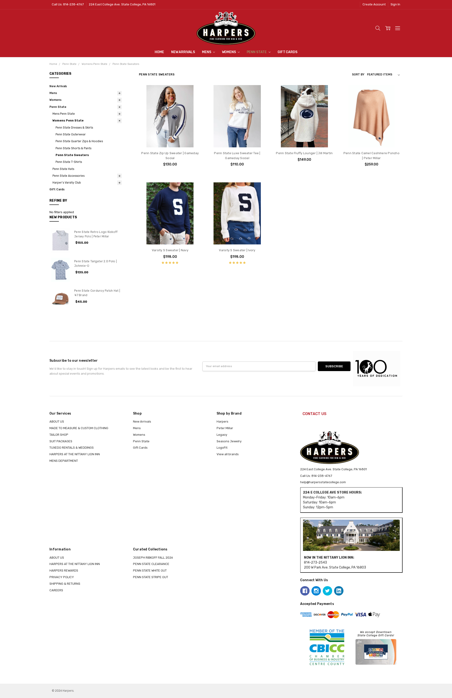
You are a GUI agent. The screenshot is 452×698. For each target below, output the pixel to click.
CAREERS (56, 590)
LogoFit (222, 447)
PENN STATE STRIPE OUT (150, 577)
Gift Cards (287, 52)
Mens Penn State (63, 113)
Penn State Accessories (68, 175)
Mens (207, 52)
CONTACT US (315, 414)
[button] (351, 535)
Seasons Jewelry (229, 441)
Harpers (222, 421)
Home (159, 52)
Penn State (257, 52)
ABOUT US (56, 421)
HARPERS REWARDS (63, 570)
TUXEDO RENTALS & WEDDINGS (71, 447)
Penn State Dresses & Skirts (74, 127)
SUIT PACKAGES (60, 441)
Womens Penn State (68, 120)
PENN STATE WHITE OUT (150, 570)
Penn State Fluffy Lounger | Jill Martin (304, 153)
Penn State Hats (63, 169)
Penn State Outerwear (71, 134)
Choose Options (170, 138)
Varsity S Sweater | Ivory (237, 250)
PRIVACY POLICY (61, 577)
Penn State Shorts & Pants (73, 148)
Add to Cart (371, 138)
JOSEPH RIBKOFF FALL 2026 (153, 557)
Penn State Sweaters (72, 155)
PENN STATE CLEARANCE (151, 564)
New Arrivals (183, 52)
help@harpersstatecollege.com (323, 482)
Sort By (358, 74)
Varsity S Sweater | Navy (170, 250)
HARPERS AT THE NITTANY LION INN (74, 454)
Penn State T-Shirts (69, 162)
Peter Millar (225, 428)
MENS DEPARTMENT (63, 461)
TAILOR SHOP (58, 434)
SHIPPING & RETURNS (64, 583)
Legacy (222, 434)
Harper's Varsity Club (66, 182)
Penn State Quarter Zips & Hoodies (79, 141)
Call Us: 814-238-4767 (68, 4)
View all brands (228, 454)
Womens (229, 52)
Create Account (374, 4)
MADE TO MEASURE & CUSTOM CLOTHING (78, 428)
